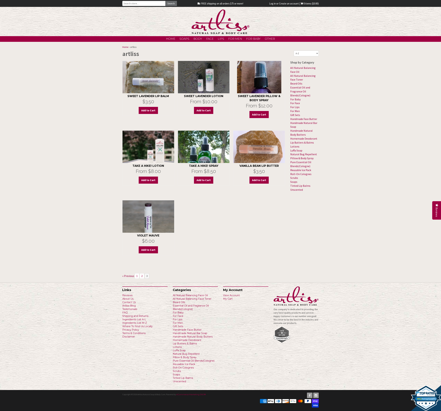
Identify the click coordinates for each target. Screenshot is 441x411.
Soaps (184, 38)
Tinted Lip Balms (300, 185)
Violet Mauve (148, 235)
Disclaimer (128, 336)
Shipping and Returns (135, 316)
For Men (235, 38)
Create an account (289, 3)
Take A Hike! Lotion (148, 165)
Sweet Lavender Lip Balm (148, 96)
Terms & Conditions (134, 333)
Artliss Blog (129, 305)
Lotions (294, 146)
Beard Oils (296, 83)
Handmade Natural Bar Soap (190, 333)
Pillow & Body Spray (302, 158)
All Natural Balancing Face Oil (190, 295)
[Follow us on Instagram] (316, 395)
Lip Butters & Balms (302, 142)
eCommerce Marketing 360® (191, 394)
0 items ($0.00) (311, 3)
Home (170, 38)
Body (197, 38)
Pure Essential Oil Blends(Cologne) (193, 360)
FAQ (125, 312)
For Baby (253, 38)
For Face (295, 103)
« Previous (128, 276)
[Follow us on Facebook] (309, 395)
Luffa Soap (296, 150)
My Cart (228, 298)
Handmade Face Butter (303, 119)
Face (210, 38)
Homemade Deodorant (303, 138)
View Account (231, 295)
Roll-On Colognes (300, 174)
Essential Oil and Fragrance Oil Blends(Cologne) (300, 91)
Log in (272, 3)
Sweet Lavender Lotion (203, 96)
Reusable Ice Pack (300, 170)
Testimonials (129, 309)
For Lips (295, 107)
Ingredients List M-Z (134, 322)
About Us (128, 298)
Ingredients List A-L (134, 319)
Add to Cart (204, 110)
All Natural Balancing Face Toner (192, 298)
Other (270, 38)
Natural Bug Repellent (303, 154)
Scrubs (294, 178)
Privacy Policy (130, 329)
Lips (221, 38)
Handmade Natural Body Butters (193, 336)
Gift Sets (295, 115)
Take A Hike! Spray (203, 165)
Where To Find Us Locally (137, 326)
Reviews (127, 295)
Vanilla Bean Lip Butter (259, 165)
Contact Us (129, 302)
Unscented (296, 189)
